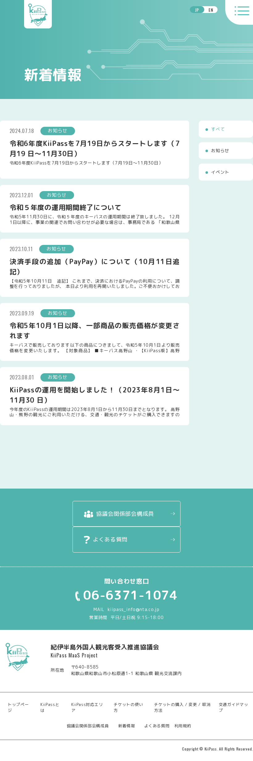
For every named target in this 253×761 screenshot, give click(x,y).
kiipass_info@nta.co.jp (133, 609)
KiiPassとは (50, 707)
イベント (220, 172)
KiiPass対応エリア (87, 707)
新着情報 (126, 726)
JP (197, 9)
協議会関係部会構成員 (125, 514)
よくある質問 (110, 539)
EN (211, 9)
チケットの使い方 (128, 707)
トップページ (18, 707)
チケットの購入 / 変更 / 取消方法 (182, 707)
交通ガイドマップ (233, 707)
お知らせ (220, 150)
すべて (218, 129)
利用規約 (182, 726)
